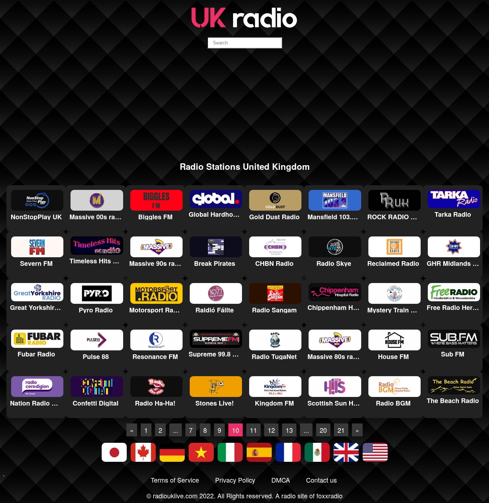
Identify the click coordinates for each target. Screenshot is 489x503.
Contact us (321, 479)
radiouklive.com (175, 495)
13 (289, 430)
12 (271, 430)
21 (341, 430)
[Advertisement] (244, 104)
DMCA (280, 479)
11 (253, 430)
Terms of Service (175, 479)
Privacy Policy (235, 479)
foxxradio (329, 495)
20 (323, 430)
